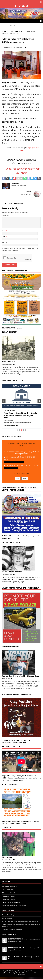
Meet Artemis (8, 857)
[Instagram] (27, 6)
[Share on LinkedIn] (10, 178)
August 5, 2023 (8, 47)
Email (4, 237)
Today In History (9, 332)
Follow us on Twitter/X (8, 893)
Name (4, 231)
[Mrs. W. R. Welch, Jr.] (4, 959)
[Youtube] (23, 6)
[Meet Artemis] (21, 844)
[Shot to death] (21, 348)
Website (4, 242)
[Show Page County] (23, 430)
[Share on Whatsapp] (25, 178)
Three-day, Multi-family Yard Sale (12, 929)
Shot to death (8, 361)
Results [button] (24, 478)
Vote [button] (17, 478)
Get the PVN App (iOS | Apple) (11, 902)
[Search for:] (21, 25)
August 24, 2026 (7, 574)
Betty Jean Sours (7, 918)
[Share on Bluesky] (35, 178)
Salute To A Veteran (11, 542)
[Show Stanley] (25, 430)
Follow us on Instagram (9, 899)
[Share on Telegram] (32, 178)
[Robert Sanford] (4, 941)
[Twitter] (19, 6)
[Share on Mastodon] (28, 178)
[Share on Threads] (39, 178)
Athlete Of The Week (11, 646)
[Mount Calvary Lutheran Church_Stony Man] (21, 78)
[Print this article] (21, 178)
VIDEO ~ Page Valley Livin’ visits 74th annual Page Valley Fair (20, 921)
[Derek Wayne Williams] (21, 558)
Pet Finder (6, 828)
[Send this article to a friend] (18, 178)
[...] (20, 374)
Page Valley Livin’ (12, 747)
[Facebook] (15, 6)
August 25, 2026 (7, 364)
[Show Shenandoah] (19, 430)
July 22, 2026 (6, 678)
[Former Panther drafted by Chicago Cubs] (21, 662)
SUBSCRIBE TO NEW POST (9, 886)
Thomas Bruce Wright (8, 915)
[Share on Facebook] (4, 178)
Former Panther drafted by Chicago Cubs (20, 676)
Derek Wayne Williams (12, 571)
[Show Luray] (17, 430)
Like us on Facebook (8, 890)
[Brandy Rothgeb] (4, 950)
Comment (5, 216)
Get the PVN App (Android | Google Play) (14, 905)
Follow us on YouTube (8, 896)
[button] (40, 2)
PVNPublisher (19, 47)
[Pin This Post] (14, 178)
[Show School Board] (21, 430)
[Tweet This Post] (7, 178)
